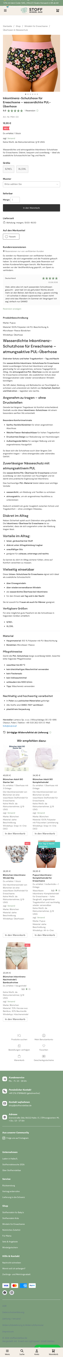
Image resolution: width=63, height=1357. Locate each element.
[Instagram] (11, 1292)
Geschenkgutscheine (44, 1060)
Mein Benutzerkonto (44, 1039)
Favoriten (43, 1049)
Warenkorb (19, 1060)
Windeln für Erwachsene (36, 26)
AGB (4, 1305)
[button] (11, 237)
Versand (11, 138)
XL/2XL (22, 168)
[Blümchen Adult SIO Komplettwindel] (46, 758)
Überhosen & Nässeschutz (15, 30)
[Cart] (58, 10)
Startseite (7, 26)
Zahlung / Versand (11, 1318)
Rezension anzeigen (12, 308)
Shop (18, 26)
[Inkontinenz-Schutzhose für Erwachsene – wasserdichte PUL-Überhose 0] (31, 63)
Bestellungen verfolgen (19, 1049)
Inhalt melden (48, 1341)
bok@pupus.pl (10, 726)
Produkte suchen (19, 1039)
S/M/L (8, 168)
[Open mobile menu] (5, 10)
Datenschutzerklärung (13, 1312)
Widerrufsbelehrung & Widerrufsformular (23, 1325)
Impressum (8, 1331)
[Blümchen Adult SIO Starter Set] (16, 758)
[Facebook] (4, 1292)
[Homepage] (31, 10)
